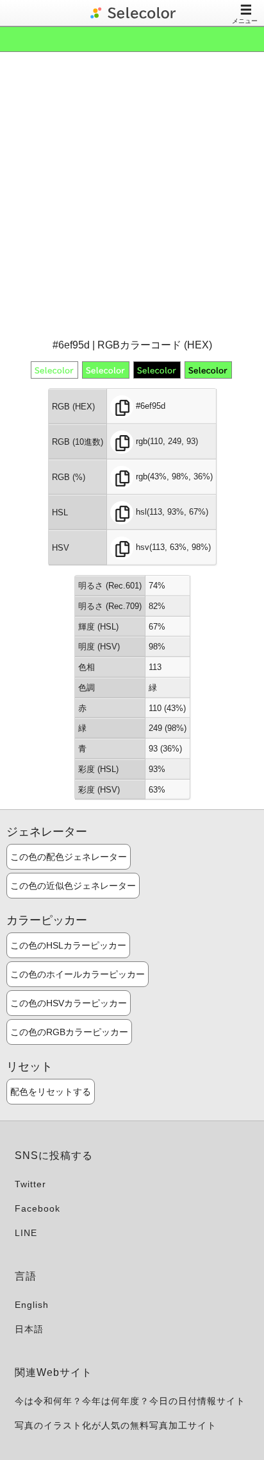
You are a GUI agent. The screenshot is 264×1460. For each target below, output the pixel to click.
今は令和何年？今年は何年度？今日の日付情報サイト (130, 1401)
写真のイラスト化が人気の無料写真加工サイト (116, 1425)
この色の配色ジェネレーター (68, 857)
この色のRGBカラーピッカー (69, 1032)
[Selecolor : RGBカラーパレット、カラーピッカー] (132, 13)
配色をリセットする (50, 1091)
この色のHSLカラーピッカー (68, 945)
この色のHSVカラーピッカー (68, 1003)
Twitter (30, 1184)
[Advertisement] (132, 194)
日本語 (29, 1329)
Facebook (37, 1208)
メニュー (245, 20)
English (32, 1305)
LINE (26, 1233)
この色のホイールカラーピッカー (77, 974)
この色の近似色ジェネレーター (73, 885)
